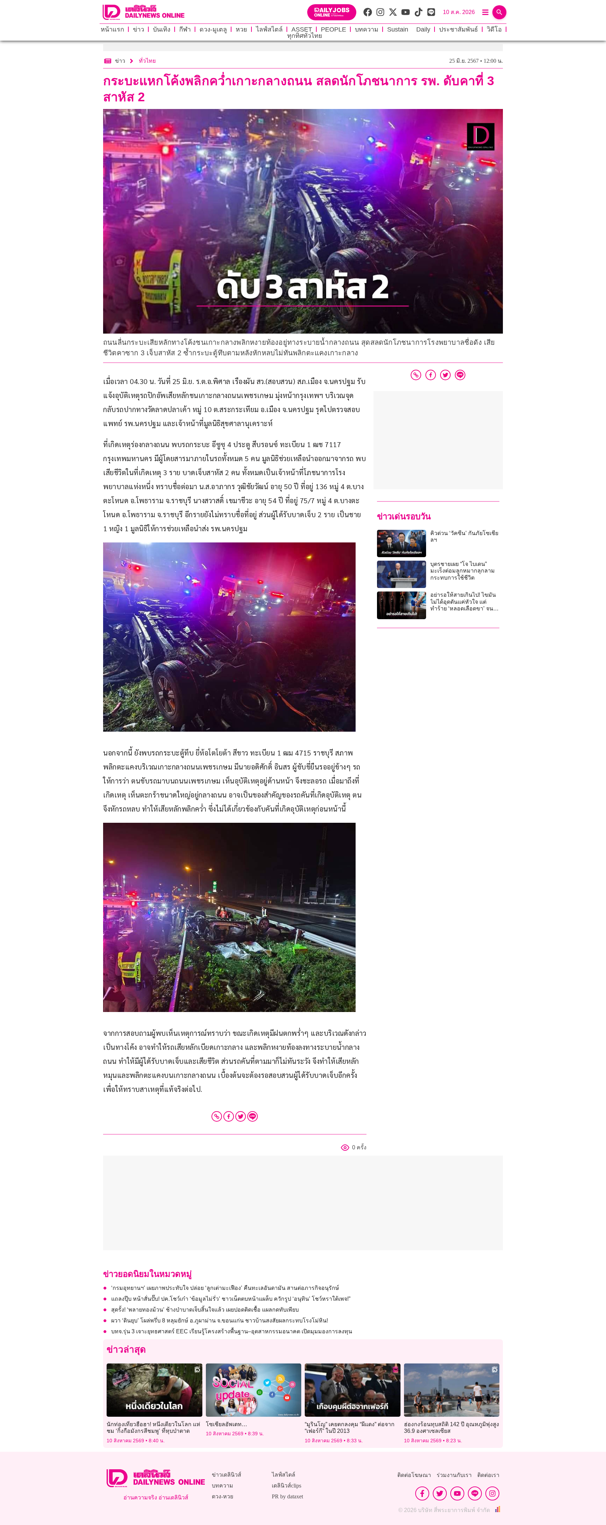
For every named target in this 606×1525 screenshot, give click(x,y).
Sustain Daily (408, 29)
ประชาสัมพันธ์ (458, 29)
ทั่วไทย (147, 61)
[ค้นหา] (499, 12)
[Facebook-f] (422, 1493)
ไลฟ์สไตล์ (269, 29)
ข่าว (138, 29)
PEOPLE (333, 29)
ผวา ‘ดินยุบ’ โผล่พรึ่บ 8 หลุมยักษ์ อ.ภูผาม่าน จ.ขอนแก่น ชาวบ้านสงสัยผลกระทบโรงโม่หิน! (219, 1321)
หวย (241, 29)
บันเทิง (161, 29)
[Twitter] (240, 1116)
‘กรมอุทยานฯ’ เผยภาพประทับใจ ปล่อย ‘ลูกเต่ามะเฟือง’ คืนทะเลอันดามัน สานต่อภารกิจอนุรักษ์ (225, 1288)
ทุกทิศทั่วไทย (304, 36)
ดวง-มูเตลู (213, 29)
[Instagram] (492, 1493)
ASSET (301, 29)
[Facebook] (228, 1116)
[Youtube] (457, 1493)
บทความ (366, 29)
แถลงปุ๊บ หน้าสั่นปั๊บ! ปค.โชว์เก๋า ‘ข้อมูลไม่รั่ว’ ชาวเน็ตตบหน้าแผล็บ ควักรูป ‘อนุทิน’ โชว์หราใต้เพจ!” (230, 1299)
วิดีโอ (494, 29)
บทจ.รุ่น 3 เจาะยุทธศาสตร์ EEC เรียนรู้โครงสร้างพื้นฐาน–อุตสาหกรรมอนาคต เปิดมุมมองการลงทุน (231, 1331)
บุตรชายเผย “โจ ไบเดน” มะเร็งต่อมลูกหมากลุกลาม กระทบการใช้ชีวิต (462, 570)
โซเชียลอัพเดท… (226, 1424)
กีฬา (185, 29)
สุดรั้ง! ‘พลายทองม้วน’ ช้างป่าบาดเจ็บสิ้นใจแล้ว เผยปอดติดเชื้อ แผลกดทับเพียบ (205, 1310)
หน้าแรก (112, 29)
